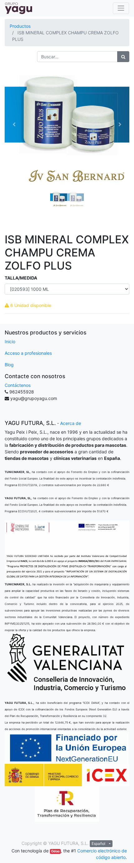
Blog (9, 364)
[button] (14, 124)
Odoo (55, 851)
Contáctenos (18, 385)
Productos (20, 26)
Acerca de (70, 423)
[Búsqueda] (123, 56)
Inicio (10, 341)
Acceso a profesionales (28, 353)
